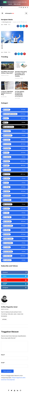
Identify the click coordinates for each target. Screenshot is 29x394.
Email (3, 362)
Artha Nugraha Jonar (6, 22)
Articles (4, 319)
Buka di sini (17, 4)
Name (3, 354)
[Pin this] (26, 26)
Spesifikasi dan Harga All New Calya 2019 (7, 72)
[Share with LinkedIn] (23, 26)
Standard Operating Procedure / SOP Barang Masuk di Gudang (21, 74)
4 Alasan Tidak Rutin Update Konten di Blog (7, 93)
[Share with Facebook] (18, 26)
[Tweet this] (21, 26)
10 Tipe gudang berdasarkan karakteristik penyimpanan (19, 94)
